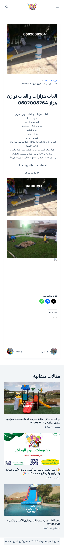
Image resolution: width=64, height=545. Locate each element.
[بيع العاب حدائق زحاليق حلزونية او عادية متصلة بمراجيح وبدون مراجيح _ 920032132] (32, 398)
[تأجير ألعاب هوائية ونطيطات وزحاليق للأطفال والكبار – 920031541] (32, 500)
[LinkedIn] (26, 337)
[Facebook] (51, 337)
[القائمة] (57, 6)
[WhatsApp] (13, 337)
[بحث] (6, 7)
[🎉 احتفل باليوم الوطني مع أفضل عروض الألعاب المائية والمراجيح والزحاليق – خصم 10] (32, 449)
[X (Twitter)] (38, 337)
